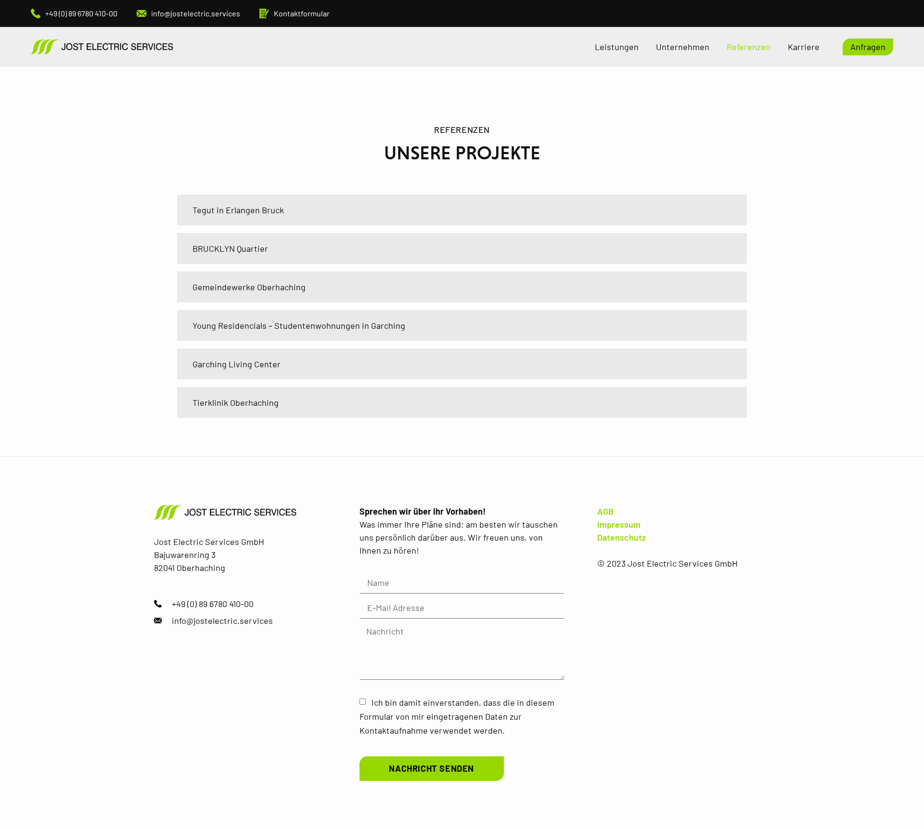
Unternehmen (682, 46)
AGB (605, 511)
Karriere (804, 46)
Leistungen (617, 46)
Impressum (619, 524)
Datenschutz (621, 537)
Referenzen (748, 46)
